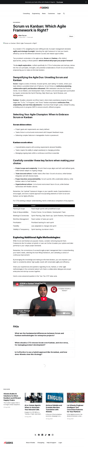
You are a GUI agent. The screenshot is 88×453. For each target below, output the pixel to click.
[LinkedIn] (42, 435)
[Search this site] (64, 13)
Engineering (36, 13)
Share (71, 36)
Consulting (26, 13)
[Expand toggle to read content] (72, 333)
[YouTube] (49, 435)
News (44, 13)
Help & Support (51, 442)
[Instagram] (52, 435)
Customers (51, 13)
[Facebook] (39, 435)
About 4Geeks (30, 442)
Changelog (40, 442)
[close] (86, 2)
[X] (35, 435)
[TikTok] (46, 435)
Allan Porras (22, 35)
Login (59, 13)
